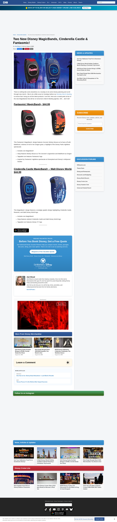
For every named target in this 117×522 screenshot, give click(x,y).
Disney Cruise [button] (41, 2)
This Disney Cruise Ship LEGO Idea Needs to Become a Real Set (46, 487)
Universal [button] (53, 2)
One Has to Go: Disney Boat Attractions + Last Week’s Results (35, 374)
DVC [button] (59, 2)
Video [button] (64, 2)
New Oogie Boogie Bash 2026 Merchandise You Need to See (42, 351)
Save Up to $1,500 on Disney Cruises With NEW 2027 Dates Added (92, 487)
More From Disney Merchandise (28, 334)
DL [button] (48, 2)
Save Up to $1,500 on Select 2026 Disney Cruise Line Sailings (54, 8)
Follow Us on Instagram (24, 393)
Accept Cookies (99, 519)
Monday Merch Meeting (64, 94)
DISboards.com (81, 165)
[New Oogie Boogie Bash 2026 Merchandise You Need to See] (43, 343)
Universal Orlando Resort (84, 188)
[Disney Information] (5, 2)
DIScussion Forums (49, 501)
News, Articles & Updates (25, 443)
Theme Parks (80, 168)
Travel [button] (80, 2)
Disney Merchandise (22, 34)
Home (14, 34)
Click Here (86, 8)
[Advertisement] (89, 145)
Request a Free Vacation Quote (43, 251)
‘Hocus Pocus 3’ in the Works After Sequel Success (31, 381)
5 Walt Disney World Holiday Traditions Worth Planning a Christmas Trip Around (45, 461)
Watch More (61, 304)
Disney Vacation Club (83, 184)
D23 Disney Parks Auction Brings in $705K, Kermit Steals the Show (23, 351)
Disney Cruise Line (82, 181)
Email (31, 48)
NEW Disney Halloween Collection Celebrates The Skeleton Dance (62, 351)
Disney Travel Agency (59, 501)
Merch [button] (75, 2)
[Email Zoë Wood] (28, 292)
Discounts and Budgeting (84, 174)
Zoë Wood (18, 46)
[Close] (114, 519)
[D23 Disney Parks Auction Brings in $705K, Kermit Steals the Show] (23, 343)
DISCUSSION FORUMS (86, 159)
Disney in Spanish (68, 501)
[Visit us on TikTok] (46, 509)
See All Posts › (31, 289)
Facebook (19, 48)
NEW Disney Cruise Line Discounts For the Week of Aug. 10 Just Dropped (69, 487)
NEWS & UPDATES (85, 53)
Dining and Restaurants (83, 171)
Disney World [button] (31, 2)
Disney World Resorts (83, 178)
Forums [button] (70, 2)
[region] (58, 519)
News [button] (24, 2)
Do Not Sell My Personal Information (84, 519)
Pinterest (27, 48)
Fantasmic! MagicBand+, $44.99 (32, 104)
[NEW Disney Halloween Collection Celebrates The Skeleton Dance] (63, 343)
